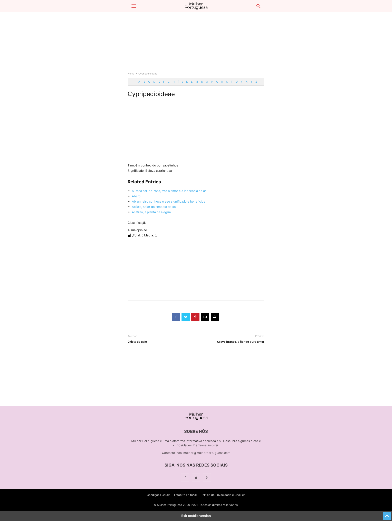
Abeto (136, 196)
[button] (134, 6)
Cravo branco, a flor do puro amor (240, 341)
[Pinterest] (207, 477)
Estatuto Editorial (185, 495)
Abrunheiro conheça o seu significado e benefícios (168, 201)
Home (131, 73)
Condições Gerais (158, 495)
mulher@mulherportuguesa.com (206, 453)
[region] (196, 43)
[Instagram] (196, 477)
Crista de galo (137, 341)
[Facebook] (185, 477)
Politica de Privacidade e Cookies (223, 495)
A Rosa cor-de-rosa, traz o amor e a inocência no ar (169, 191)
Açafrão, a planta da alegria (151, 212)
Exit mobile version (196, 516)
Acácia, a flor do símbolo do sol (154, 207)
